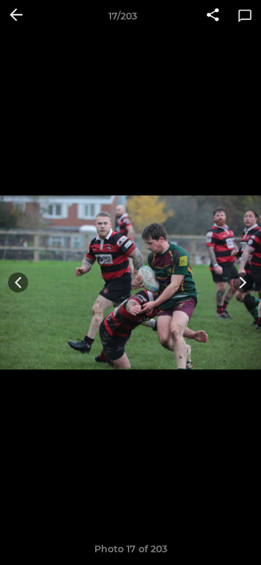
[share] (213, 16)
